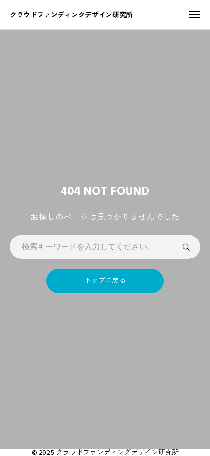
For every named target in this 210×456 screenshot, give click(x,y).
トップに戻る (105, 281)
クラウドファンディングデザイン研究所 (71, 14)
